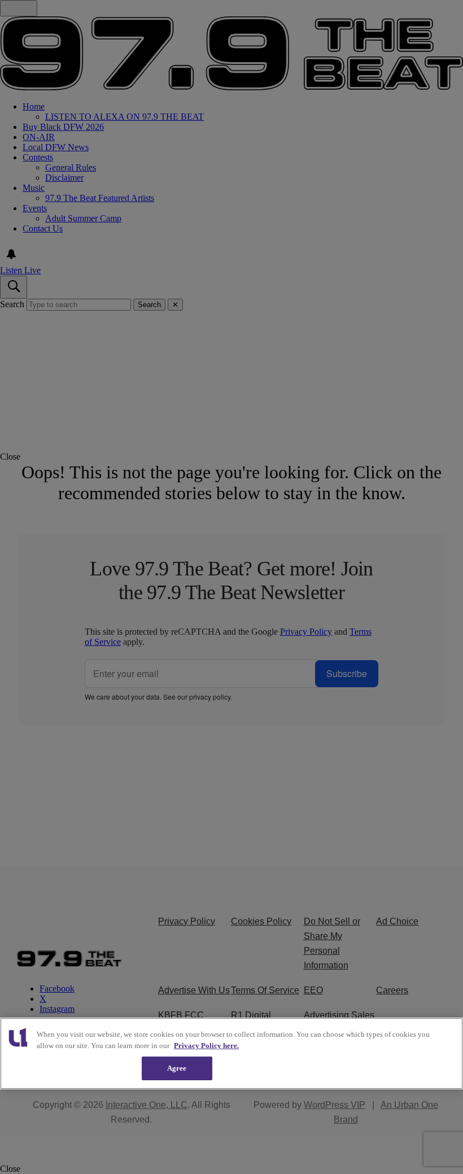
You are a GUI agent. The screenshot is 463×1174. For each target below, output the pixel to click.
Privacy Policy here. (206, 1045)
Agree (177, 1068)
